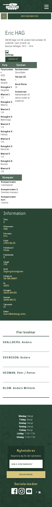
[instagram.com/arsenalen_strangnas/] (21, 492)
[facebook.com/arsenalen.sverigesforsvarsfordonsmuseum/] (14, 492)
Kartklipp (9, 55)
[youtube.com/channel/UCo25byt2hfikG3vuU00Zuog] (29, 492)
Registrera (26, 474)
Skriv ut (13, 59)
